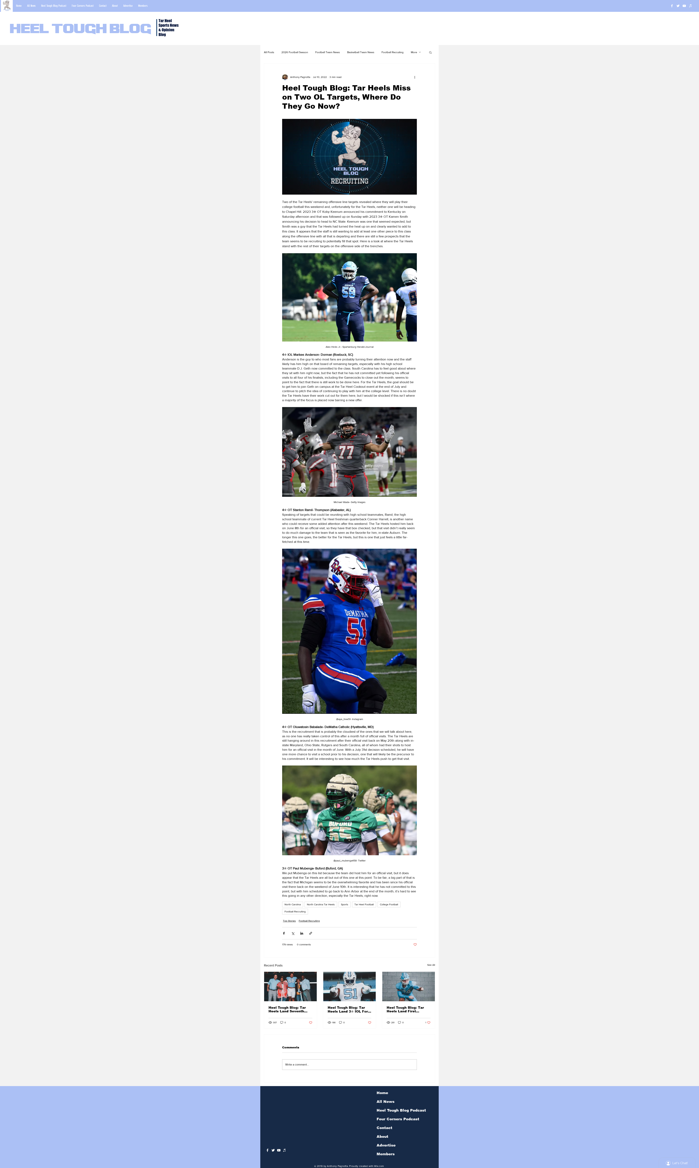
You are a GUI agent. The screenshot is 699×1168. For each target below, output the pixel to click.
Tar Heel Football (364, 904)
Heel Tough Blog (80, 29)
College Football (389, 904)
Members (386, 1154)
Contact (384, 1128)
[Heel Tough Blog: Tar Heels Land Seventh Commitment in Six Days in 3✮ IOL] (290, 986)
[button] (430, 52)
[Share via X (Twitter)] (293, 933)
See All (431, 964)
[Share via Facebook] (284, 933)
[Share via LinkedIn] (301, 933)
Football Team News (327, 52)
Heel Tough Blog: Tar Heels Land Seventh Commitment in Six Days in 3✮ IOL (287, 1009)
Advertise (386, 1145)
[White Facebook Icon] (267, 1150)
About (382, 1137)
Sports (344, 904)
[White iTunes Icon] (690, 6)
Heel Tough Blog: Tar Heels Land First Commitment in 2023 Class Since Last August (408, 1009)
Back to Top (5, 1152)
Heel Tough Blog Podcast (401, 1110)
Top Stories (289, 920)
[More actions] (414, 77)
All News (385, 1102)
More (414, 52)
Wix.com (379, 1166)
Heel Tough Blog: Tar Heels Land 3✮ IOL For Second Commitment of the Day (349, 1009)
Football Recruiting (393, 52)
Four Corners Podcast (398, 1119)
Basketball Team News (360, 52)
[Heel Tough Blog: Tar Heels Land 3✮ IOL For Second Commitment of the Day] (349, 986)
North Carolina (293, 904)
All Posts (269, 52)
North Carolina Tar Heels (321, 904)
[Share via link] (310, 933)
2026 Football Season (294, 52)
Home (382, 1093)
